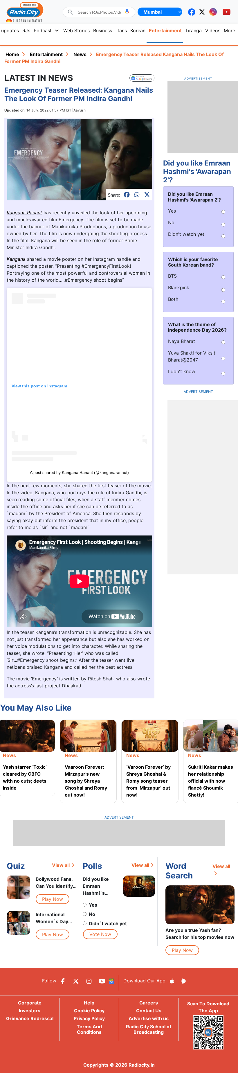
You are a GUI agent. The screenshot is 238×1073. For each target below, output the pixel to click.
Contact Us (148, 1010)
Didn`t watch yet (108, 923)
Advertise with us (149, 1018)
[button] (127, 11)
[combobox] (99, 12)
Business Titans (110, 30)
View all (61, 865)
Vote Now (100, 934)
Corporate (30, 1003)
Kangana (16, 259)
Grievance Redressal (29, 1018)
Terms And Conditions (89, 1029)
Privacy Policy (89, 1018)
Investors (29, 1010)
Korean (137, 30)
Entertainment (165, 30)
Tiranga (193, 30)
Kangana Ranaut (24, 212)
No (92, 914)
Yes (93, 905)
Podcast (43, 30)
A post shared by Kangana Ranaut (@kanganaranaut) (79, 472)
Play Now (52, 899)
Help (89, 1003)
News (79, 54)
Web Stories (76, 30)
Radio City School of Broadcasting (148, 1029)
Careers (148, 1003)
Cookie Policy (89, 1010)
